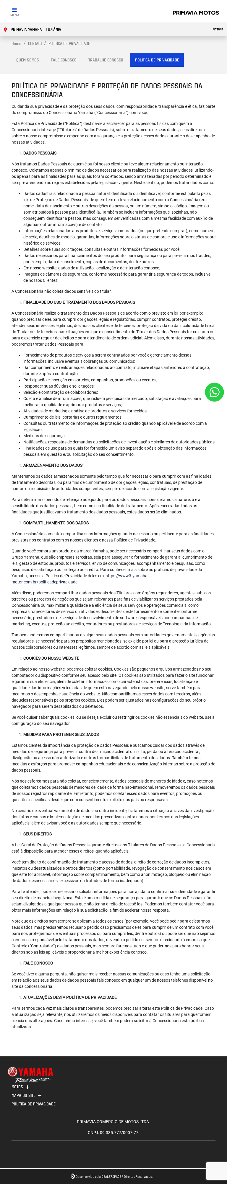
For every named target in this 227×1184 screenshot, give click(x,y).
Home (16, 43)
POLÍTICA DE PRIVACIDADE (34, 1104)
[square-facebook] (31, 1157)
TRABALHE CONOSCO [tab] (105, 60)
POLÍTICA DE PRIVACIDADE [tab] (157, 60)
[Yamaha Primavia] (196, 12)
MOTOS (17, 1086)
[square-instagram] (18, 1157)
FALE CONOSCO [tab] (64, 60)
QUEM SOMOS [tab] (27, 60)
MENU (14, 15)
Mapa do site (23, 1095)
